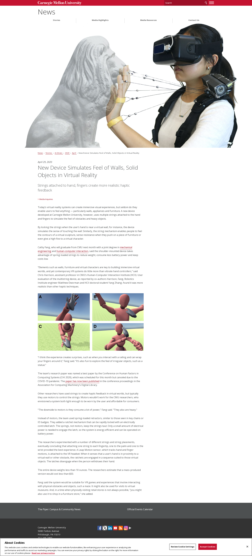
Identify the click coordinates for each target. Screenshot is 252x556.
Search (206, 3)
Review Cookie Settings (182, 546)
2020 (67, 153)
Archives (59, 153)
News (46, 12)
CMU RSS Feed (120, 528)
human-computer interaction (72, 251)
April (74, 153)
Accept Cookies (207, 546)
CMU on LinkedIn (110, 528)
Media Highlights (100, 20)
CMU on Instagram (126, 528)
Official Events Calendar (140, 509)
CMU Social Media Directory (130, 528)
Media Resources (148, 20)
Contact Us (193, 20)
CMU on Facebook (99, 528)
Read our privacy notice (43, 553)
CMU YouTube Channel (115, 528)
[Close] (247, 546)
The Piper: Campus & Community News (59, 509)
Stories (56, 20)
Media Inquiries (46, 199)
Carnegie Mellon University (60, 3)
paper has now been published (82, 381)
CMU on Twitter (105, 528)
